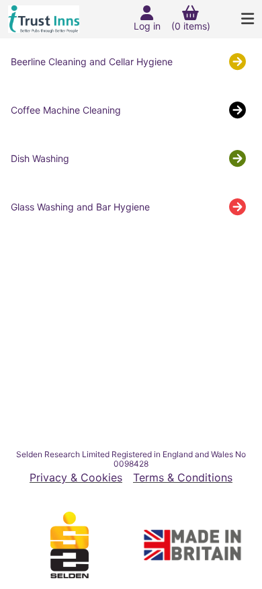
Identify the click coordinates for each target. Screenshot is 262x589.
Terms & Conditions (182, 477)
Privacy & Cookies (76, 477)
